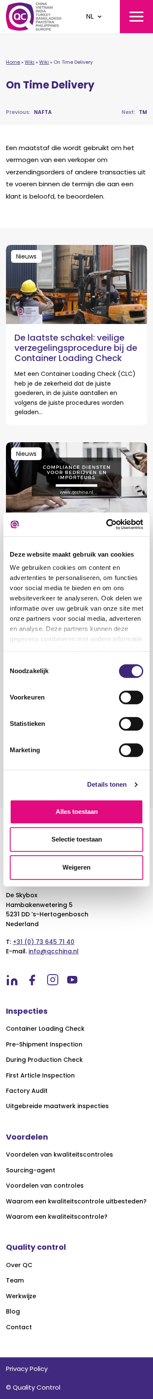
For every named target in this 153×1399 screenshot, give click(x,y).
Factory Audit (27, 1091)
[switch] (131, 697)
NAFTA (29, 112)
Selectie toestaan (76, 839)
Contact (19, 1327)
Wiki (29, 62)
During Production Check (44, 1060)
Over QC (19, 1265)
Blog (13, 1312)
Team (15, 1281)
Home (13, 62)
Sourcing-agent (30, 1170)
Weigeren (76, 867)
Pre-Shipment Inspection (44, 1045)
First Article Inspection (40, 1076)
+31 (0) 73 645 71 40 (43, 942)
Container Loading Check (45, 1029)
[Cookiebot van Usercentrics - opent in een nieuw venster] (108, 524)
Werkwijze (21, 1296)
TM (134, 112)
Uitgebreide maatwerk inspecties (57, 1106)
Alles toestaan (77, 811)
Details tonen (107, 784)
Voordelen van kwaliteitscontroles (59, 1155)
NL (90, 16)
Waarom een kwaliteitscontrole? (57, 1217)
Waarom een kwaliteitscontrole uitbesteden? (76, 1201)
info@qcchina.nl (53, 951)
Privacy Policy (27, 1368)
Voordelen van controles (45, 1186)
